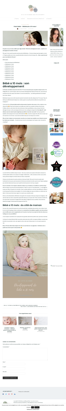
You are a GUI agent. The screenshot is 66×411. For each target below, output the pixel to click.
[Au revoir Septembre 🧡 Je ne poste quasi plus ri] (56, 120)
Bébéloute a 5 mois (9, 71)
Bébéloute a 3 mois (9, 68)
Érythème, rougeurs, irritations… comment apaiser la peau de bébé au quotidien (9, 329)
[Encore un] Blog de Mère (25, 401)
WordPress (25, 402)
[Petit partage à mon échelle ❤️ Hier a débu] (56, 130)
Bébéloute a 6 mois (9, 73)
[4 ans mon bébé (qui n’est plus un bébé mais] (61, 125)
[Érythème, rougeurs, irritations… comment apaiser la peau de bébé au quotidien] (9, 320)
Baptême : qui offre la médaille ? (25, 328)
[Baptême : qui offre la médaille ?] (25, 320)
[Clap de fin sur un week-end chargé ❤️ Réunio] (52, 130)
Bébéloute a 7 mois (9, 75)
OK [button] (32, 407)
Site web (5, 371)
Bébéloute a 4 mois (9, 69)
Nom (4, 362)
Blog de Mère (23, 28)
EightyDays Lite (33, 402)
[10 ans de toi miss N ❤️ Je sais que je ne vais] (56, 125)
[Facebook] (3, 394)
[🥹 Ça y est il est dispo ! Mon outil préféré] (52, 125)
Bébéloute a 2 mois (9, 66)
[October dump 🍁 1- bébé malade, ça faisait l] (52, 120)
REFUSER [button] (37, 407)
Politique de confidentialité (23, 391)
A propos (16, 18)
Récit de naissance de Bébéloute (12, 62)
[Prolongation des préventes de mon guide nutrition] (61, 130)
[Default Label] (12, 394)
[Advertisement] (58, 84)
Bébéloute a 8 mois (9, 77)
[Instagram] (9, 394)
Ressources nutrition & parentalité (35, 18)
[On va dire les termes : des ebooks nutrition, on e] (61, 120)
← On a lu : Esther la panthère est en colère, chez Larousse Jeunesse (20, 305)
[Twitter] (6, 394)
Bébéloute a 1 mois (9, 64)
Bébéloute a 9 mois (9, 79)
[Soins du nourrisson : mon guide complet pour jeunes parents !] (41, 320)
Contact (23, 18)
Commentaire (6, 346)
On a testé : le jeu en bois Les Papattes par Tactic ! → (34, 306)
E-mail (4, 366)
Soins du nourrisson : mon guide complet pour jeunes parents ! (40, 329)
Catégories (49, 18)
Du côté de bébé (25, 24)
